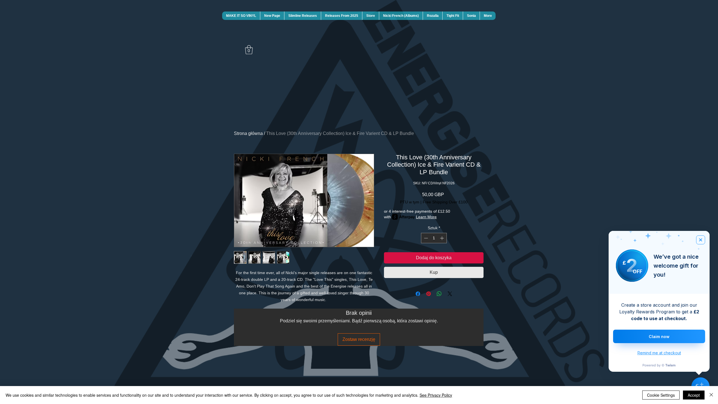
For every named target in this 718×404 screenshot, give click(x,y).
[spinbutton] (434, 238)
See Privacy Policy (436, 395)
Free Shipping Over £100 (445, 202)
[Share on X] (450, 293)
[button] (249, 49)
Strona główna (248, 133)
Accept (694, 395)
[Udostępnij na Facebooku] (418, 293)
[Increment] (442, 238)
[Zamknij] (711, 395)
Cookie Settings (661, 395)
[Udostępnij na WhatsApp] (439, 293)
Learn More (426, 217)
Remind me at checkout (659, 352)
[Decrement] (425, 238)
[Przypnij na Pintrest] (428, 293)
